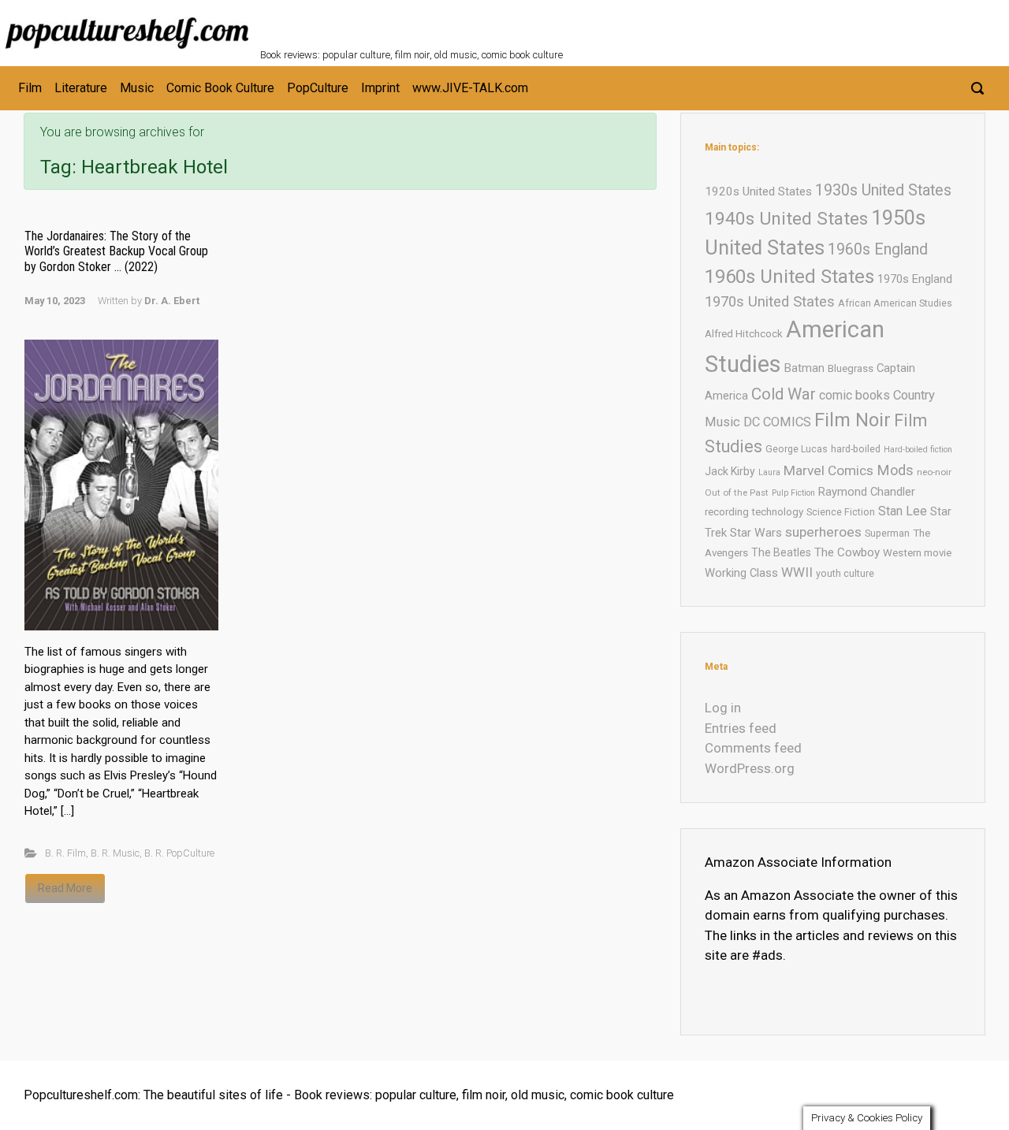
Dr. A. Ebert (171, 301)
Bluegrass (850, 368)
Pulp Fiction (793, 493)
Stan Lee (902, 511)
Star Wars (756, 533)
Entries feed (740, 728)
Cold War (783, 394)
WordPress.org (750, 768)
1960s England (878, 249)
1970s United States (770, 301)
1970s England (914, 279)
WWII (797, 572)
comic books (854, 395)
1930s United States (883, 190)
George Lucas (796, 449)
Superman (887, 533)
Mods (895, 470)
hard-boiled (856, 449)
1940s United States (786, 218)
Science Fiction (840, 512)
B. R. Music (115, 853)
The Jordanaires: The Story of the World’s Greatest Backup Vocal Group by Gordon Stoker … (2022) (116, 251)
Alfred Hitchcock (744, 334)
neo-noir (934, 472)
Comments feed (753, 748)
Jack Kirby (730, 471)
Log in (723, 708)
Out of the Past (737, 492)
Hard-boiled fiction (918, 449)
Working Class (741, 573)
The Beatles (781, 552)
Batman (804, 368)
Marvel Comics (828, 470)
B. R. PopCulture (179, 853)
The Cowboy (847, 552)
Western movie (917, 553)
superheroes (823, 532)
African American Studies (895, 303)
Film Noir (852, 420)
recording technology (754, 512)
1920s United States (758, 191)
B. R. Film (65, 853)
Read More (65, 888)
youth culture (845, 573)
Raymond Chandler (866, 492)
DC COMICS (777, 421)
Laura (769, 472)
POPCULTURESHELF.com (431, 22)
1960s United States (789, 277)
